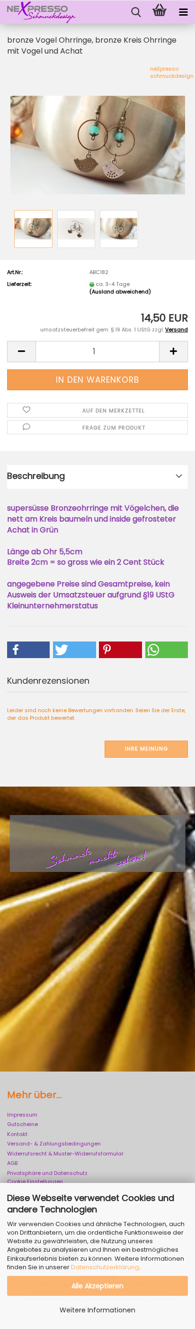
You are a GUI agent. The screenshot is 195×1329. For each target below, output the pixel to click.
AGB (12, 1163)
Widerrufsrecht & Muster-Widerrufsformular (65, 1153)
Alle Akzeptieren (97, 1286)
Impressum (22, 1114)
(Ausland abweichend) (120, 291)
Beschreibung (36, 476)
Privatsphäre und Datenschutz (47, 1173)
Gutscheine (22, 1124)
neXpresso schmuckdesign (172, 72)
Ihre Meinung (146, 748)
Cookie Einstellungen (35, 1181)
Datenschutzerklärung (105, 1267)
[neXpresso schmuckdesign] (38, 12)
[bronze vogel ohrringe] (97, 136)
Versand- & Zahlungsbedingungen (54, 1143)
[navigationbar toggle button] (183, 12)
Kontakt (17, 1134)
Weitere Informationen (97, 1310)
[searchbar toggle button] (136, 12)
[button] (21, 351)
